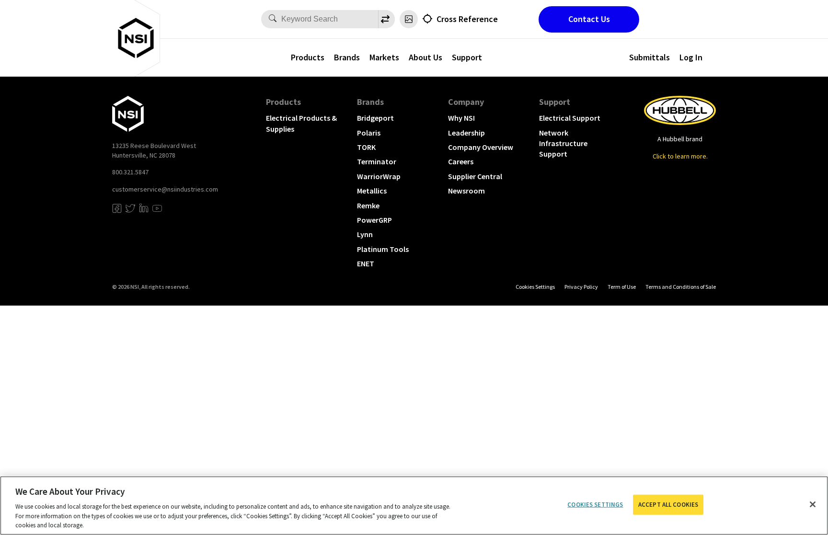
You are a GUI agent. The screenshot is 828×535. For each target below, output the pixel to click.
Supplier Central (475, 176)
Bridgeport (375, 118)
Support (467, 57)
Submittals (649, 57)
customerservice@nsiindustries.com (165, 189)
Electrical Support (569, 118)
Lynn (365, 234)
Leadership (466, 132)
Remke (368, 205)
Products (307, 57)
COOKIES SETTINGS (535, 286)
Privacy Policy (581, 286)
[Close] (812, 504)
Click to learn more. (680, 156)
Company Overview (480, 147)
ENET (365, 263)
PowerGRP (374, 220)
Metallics (372, 190)
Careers (460, 161)
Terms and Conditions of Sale (680, 286)
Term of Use (622, 286)
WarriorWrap (379, 176)
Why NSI (461, 118)
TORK (366, 147)
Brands (347, 57)
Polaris (368, 132)
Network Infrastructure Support (563, 143)
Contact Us (589, 18)
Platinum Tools (383, 249)
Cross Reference (467, 18)
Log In (690, 57)
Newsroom (466, 190)
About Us (425, 57)
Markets (384, 57)
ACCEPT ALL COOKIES (668, 505)
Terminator (376, 161)
